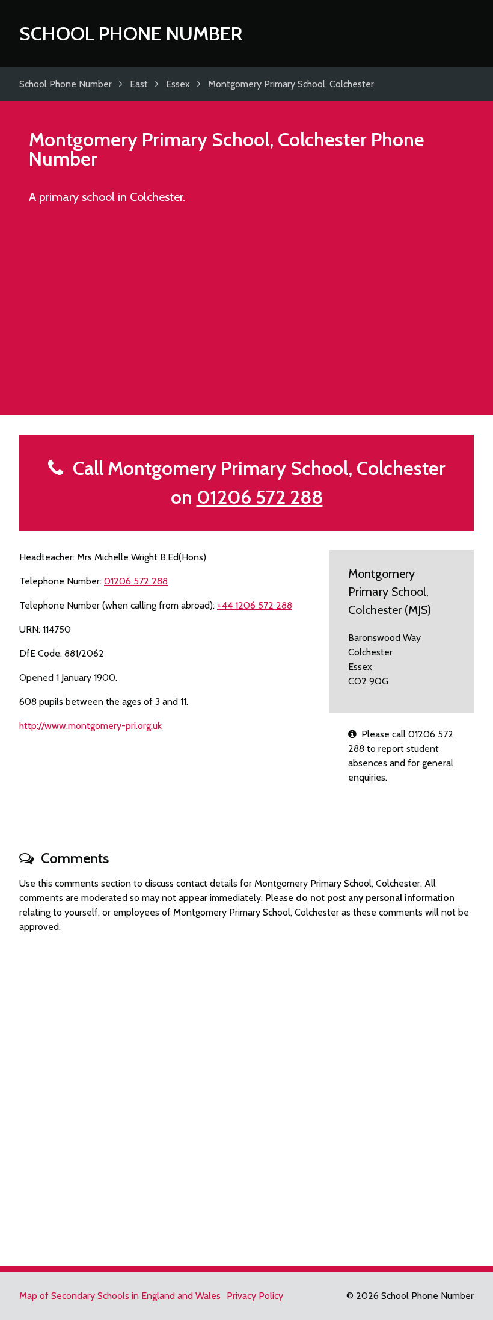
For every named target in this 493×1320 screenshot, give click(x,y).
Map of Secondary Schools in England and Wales (120, 1295)
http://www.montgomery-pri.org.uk (90, 725)
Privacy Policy (255, 1295)
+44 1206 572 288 (254, 605)
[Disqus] (246, 1094)
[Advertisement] (246, 315)
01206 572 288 (260, 497)
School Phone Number (130, 33)
